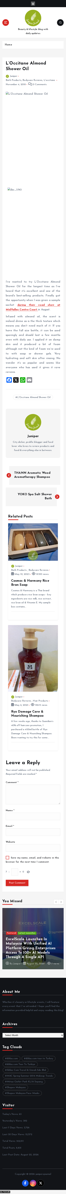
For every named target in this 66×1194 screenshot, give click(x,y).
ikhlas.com (12, 1058)
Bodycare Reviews (32, 80)
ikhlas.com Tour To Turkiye (21, 1064)
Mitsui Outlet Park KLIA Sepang (25, 1081)
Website (10, 842)
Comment (12, 782)
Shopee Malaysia (16, 1087)
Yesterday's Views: (12, 1121)
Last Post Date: (11, 1154)
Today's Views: (10, 1114)
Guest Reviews (26, 947)
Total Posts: (9, 1148)
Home (8, 45)
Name (10, 810)
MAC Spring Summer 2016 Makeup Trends (30, 1076)
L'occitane (49, 80)
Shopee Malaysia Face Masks (23, 1093)
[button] (56, 901)
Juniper (13, 76)
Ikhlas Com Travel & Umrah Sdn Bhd (26, 1070)
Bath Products (13, 80)
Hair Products (40, 701)
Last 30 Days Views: (13, 1134)
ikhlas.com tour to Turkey (39, 1058)
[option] (33, 938)
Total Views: (9, 1141)
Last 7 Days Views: (13, 1127)
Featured (11, 947)
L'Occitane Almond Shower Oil (33, 397)
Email (10, 826)
